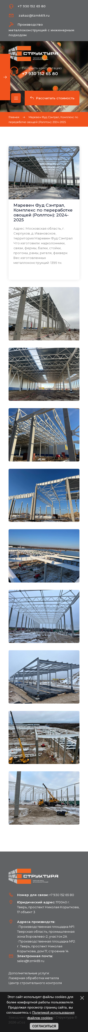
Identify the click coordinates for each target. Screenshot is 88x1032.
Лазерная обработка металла (34, 978)
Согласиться (44, 1026)
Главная (14, 117)
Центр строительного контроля (35, 983)
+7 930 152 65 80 (40, 73)
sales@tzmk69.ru (30, 961)
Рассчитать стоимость (55, 98)
